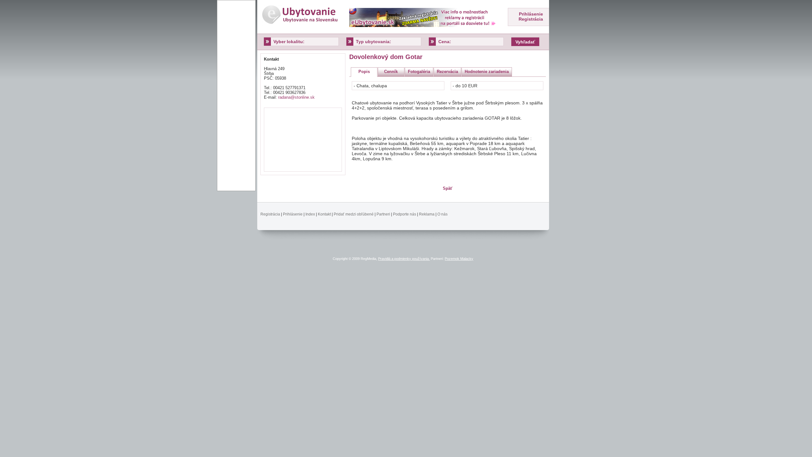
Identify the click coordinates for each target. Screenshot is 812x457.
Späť (447, 188)
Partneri (383, 214)
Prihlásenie (531, 14)
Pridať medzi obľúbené (354, 214)
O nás (442, 214)
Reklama (427, 214)
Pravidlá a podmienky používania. (404, 259)
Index (310, 214)
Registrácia (531, 19)
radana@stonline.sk (296, 97)
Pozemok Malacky (459, 259)
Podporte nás (404, 214)
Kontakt (324, 214)
